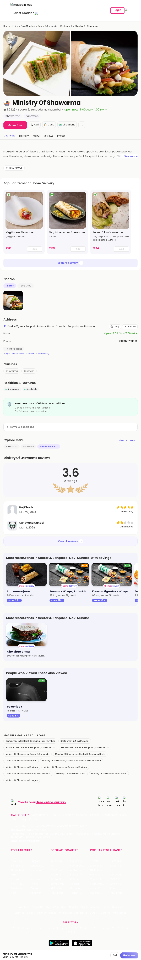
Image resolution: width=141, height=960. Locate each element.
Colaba (74, 883)
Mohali (15, 879)
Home (6, 26)
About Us (38, 907)
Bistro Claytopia (119, 861)
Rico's (113, 888)
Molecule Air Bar (99, 874)
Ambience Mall (79, 870)
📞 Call (34, 124)
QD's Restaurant (100, 893)
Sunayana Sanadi (31, 523)
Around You (52, 907)
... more (112, 239)
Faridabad (36, 870)
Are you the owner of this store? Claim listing (26, 353)
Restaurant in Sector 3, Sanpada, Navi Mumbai (30, 741)
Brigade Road (78, 861)
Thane (34, 883)
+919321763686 (128, 341)
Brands (52, 912)
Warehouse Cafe (119, 874)
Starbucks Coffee (100, 883)
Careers (105, 912)
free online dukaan (51, 802)
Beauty (55, 815)
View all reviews (68, 541)
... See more (129, 156)
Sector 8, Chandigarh (60, 874)
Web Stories (119, 912)
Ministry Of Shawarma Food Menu (109, 773)
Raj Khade (26, 507)
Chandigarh (37, 865)
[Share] (81, 124)
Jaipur (14, 874)
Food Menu (25, 285)
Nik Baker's (96, 870)
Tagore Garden (79, 893)
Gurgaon (35, 861)
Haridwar (35, 893)
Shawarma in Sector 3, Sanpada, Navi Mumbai (30, 747)
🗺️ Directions (67, 124)
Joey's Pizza (97, 888)
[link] (24, 222)
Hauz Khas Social (119, 893)
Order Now (15, 125)
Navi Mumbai (28, 26)
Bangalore (17, 865)
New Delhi (17, 861)
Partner (41, 912)
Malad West (58, 888)
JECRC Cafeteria (119, 879)
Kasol (14, 893)
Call (115, 955)
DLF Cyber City (59, 870)
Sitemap (19, 912)
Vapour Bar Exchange (100, 879)
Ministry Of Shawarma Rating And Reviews (28, 773)
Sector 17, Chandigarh (80, 874)
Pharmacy (19, 819)
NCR (32, 874)
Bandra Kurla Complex (60, 883)
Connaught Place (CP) (80, 888)
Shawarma (12, 370)
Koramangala (59, 861)
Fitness (95, 815)
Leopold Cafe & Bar (119, 883)
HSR (53, 865)
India (15, 26)
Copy (116, 326)
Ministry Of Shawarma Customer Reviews (65, 767)
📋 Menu (49, 124)
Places (31, 912)
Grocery (81, 815)
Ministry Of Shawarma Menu (70, 773)
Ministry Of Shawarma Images (22, 780)
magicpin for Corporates (73, 912)
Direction (131, 326)
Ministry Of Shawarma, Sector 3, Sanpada (27, 754)
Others (70, 932)
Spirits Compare (90, 907)
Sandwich (29, 370)
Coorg (34, 888)
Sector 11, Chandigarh (60, 879)
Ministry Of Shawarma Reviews (22, 767)
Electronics (109, 815)
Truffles (95, 861)
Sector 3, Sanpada (47, 26)
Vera (92, 912)
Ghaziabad (17, 870)
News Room (23, 907)
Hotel (123, 815)
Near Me (74, 907)
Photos (10, 285)
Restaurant (66, 26)
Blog (63, 907)
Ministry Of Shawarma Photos (21, 760)
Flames (114, 870)
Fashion (68, 815)
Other (33, 819)
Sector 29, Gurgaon (80, 865)
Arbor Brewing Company (100, 865)
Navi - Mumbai (20, 883)
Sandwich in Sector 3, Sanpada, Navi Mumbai (85, 747)
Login (117, 10)
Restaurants (39, 815)
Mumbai (35, 879)
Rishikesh (16, 888)
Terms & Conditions (113, 907)
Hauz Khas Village (60, 893)
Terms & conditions (22, 427)
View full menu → (128, 440)
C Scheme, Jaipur (80, 879)
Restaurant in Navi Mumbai (75, 741)
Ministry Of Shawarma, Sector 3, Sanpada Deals (80, 754)
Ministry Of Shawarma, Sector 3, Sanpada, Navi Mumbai (71, 760)
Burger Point (117, 865)
